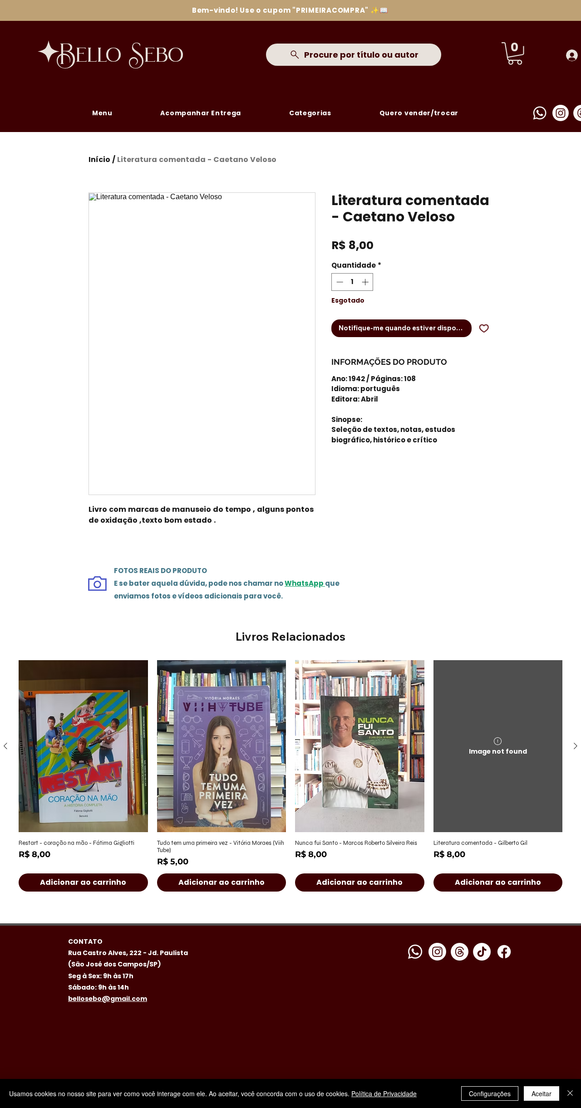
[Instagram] (560, 113)
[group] (290, 776)
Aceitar (541, 1093)
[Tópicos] (459, 952)
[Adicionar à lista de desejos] (484, 328)
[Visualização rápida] (83, 746)
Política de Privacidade (384, 1093)
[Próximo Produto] (575, 745)
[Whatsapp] (540, 113)
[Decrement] (339, 282)
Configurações (490, 1093)
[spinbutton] (352, 282)
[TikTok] (482, 952)
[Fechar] (570, 1093)
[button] (515, 53)
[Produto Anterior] (5, 745)
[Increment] (366, 282)
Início (99, 159)
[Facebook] (504, 952)
